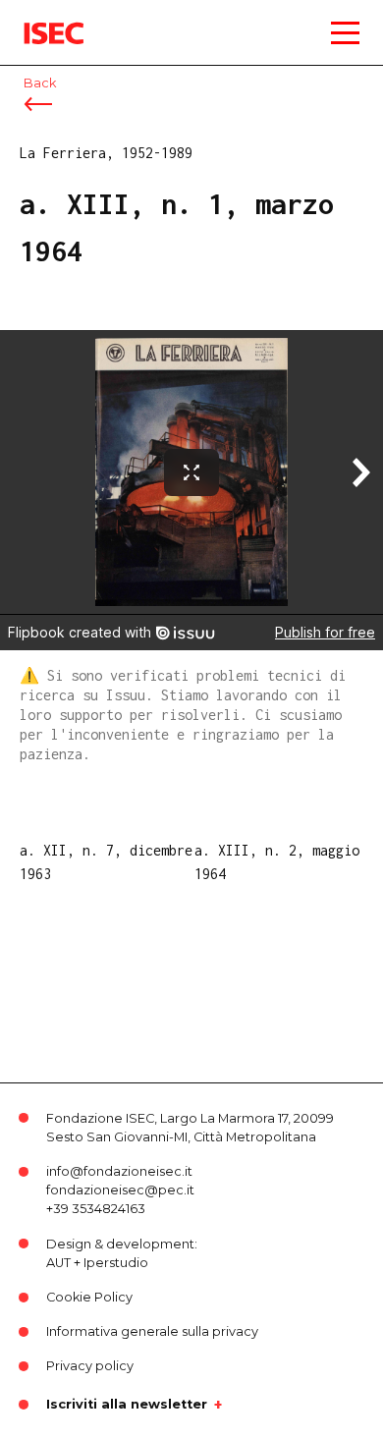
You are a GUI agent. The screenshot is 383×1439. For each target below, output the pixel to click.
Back (40, 83)
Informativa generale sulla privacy (152, 1331)
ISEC (39, 19)
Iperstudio (115, 1262)
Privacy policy (90, 1365)
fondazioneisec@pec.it (120, 1190)
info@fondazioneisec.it (119, 1171)
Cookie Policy (89, 1297)
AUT (58, 1262)
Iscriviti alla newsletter (126, 1404)
